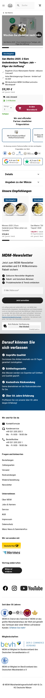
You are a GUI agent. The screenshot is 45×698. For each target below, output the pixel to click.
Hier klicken (24, 327)
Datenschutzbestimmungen (12, 317)
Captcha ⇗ (34, 329)
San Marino (9, 13)
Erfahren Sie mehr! (17, 628)
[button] (3, 5)
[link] (10, 5)
